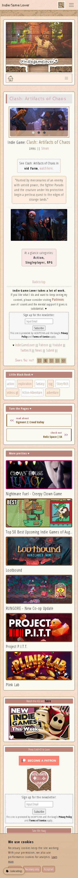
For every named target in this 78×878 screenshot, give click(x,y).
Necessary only (32, 869)
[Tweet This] (39, 360)
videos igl (12, 392)
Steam (45, 148)
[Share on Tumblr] (45, 360)
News (38, 350)
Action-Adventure (32, 392)
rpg (50, 383)
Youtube (57, 344)
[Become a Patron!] (39, 760)
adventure (53, 392)
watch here (46, 168)
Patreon (58, 299)
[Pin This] (51, 360)
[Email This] (57, 360)
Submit (50, 350)
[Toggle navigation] (71, 5)
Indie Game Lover (15, 5)
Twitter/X (25, 350)
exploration (25, 383)
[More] (63, 360)
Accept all (48, 869)
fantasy (40, 383)
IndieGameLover (25, 344)
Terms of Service (40, 336)
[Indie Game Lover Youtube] (39, 779)
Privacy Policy (65, 817)
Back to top (38, 281)
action (10, 383)
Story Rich (62, 383)
